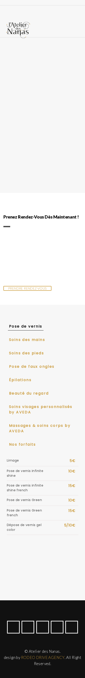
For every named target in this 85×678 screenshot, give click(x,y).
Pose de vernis (25, 326)
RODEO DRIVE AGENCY (43, 657)
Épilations (20, 379)
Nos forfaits (22, 444)
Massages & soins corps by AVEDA (39, 428)
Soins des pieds (26, 353)
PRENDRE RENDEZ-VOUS (27, 288)
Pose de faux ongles (32, 366)
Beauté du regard (29, 393)
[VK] (71, 627)
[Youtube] (42, 627)
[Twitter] (28, 627)
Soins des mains (27, 339)
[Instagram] (57, 627)
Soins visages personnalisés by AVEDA (41, 409)
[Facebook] (13, 627)
